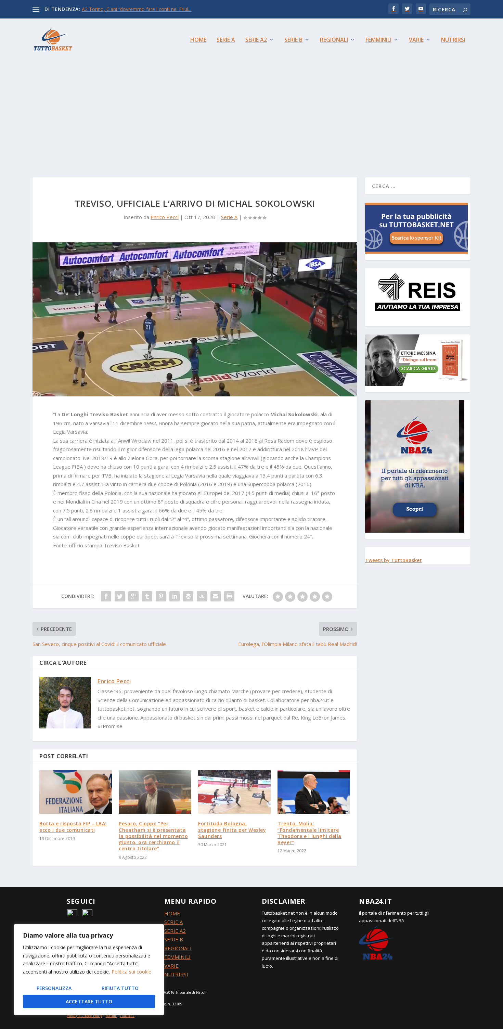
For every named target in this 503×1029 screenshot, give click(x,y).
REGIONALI (178, 948)
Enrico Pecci (165, 217)
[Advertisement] (251, 112)
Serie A (226, 40)
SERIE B (173, 939)
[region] (89, 969)
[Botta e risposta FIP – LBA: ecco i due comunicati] (75, 792)
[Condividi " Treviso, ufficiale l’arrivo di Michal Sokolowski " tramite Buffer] (188, 596)
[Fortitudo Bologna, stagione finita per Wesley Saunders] (234, 792)
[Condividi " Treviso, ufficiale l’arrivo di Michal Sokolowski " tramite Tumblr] (147, 596)
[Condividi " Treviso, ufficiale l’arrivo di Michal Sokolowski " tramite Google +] (133, 596)
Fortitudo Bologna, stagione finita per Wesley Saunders (232, 829)
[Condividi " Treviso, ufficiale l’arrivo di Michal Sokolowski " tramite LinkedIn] (174, 596)
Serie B (293, 40)
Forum (111, 1015)
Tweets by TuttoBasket (393, 560)
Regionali (334, 40)
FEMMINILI (177, 956)
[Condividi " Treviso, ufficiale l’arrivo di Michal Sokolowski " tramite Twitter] (120, 596)
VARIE (171, 965)
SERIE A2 (175, 930)
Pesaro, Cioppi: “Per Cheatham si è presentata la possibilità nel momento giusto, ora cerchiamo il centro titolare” (153, 836)
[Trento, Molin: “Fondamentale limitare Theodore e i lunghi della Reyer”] (314, 792)
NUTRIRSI (176, 974)
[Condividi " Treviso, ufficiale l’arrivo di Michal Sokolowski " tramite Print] (229, 596)
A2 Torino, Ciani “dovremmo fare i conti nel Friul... (136, 9)
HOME (172, 913)
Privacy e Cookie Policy (84, 1015)
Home (198, 40)
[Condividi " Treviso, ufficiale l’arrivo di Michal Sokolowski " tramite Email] (215, 596)
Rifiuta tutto (120, 988)
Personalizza (54, 988)
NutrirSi (453, 40)
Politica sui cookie (131, 971)
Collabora (127, 1015)
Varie (416, 40)
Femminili (378, 40)
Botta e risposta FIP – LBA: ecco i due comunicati (73, 826)
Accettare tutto (89, 1001)
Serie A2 (256, 40)
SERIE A (173, 921)
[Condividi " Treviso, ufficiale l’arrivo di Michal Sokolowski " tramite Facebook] (106, 596)
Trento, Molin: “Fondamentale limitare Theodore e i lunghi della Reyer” (309, 833)
